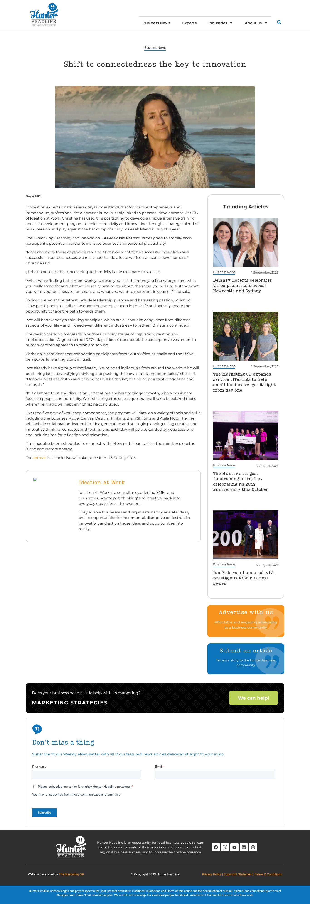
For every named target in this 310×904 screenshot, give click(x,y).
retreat (39, 457)
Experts (189, 23)
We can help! (253, 698)
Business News (156, 23)
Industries (217, 23)
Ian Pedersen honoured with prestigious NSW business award (244, 578)
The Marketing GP (71, 874)
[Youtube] (234, 847)
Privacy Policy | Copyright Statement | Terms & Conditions (242, 874)
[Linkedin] (244, 847)
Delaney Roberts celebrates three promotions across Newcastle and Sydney (242, 286)
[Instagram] (253, 847)
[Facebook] (216, 847)
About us (253, 23)
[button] (279, 22)
